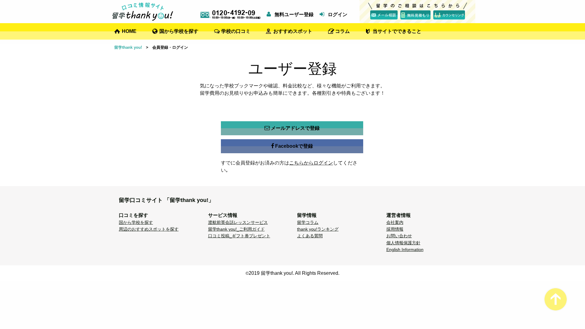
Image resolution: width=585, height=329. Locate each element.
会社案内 (394, 222)
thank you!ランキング (318, 229)
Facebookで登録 (294, 146)
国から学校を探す (178, 31)
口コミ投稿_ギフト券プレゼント (239, 235)
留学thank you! (128, 47)
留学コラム (307, 222)
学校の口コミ (235, 31)
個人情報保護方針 (403, 242)
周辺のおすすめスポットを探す (149, 229)
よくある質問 (310, 235)
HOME (129, 31)
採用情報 (394, 229)
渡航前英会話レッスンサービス (238, 222)
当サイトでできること (397, 31)
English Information (405, 249)
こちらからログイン (311, 162)
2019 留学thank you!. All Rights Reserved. (294, 273)
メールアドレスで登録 (295, 128)
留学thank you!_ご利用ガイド (236, 229)
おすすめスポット (292, 31)
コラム (342, 31)
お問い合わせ (399, 235)
